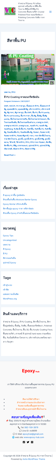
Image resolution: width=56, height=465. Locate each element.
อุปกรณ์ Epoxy (9, 262)
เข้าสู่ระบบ (7, 285)
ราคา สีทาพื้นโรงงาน (42, 136)
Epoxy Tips (8, 235)
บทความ (7, 92)
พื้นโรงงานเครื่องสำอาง (26, 122)
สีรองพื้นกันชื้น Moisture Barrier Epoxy (20, 199)
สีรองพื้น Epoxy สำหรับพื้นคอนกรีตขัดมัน (21, 213)
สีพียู (14, 145)
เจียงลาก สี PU (18, 149)
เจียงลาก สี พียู (30, 149)
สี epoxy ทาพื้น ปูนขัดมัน (14, 195)
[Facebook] (24, 442)
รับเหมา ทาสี (44, 132)
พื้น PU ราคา (25, 116)
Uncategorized (10, 240)
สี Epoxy (7, 249)
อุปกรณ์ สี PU (34, 145)
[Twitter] (28, 442)
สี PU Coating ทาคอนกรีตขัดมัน (21, 96)
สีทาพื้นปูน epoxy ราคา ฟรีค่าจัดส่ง (18, 208)
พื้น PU (35, 112)
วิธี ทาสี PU (20, 142)
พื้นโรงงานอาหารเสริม (18, 119)
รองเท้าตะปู (8, 129)
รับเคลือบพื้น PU (13, 132)
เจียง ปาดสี (8, 149)
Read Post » (9, 154)
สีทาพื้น (48, 142)
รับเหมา (36, 132)
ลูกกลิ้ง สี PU (29, 139)
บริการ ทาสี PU (34, 109)
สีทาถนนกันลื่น (9, 258)
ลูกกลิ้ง (20, 139)
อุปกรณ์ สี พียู (45, 145)
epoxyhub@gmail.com (33, 434)
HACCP (12, 106)
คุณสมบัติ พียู (23, 109)
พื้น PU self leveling (12, 116)
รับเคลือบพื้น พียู (26, 132)
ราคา (31, 136)
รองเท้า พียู (43, 126)
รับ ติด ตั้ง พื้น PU (20, 129)
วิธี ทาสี (12, 142)
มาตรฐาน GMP (42, 122)
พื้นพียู (39, 116)
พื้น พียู (33, 116)
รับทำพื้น (30, 129)
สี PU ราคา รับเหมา (37, 142)
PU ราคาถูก (20, 106)
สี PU (13, 92)
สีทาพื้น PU (8, 145)
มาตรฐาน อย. (24, 126)
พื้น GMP (28, 112)
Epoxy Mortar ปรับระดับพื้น (15, 204)
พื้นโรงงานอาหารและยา (37, 119)
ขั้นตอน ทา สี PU (32, 106)
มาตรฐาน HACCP (11, 126)
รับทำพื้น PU (39, 129)
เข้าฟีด (6, 289)
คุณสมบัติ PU (12, 109)
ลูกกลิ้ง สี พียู (39, 139)
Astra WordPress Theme (34, 459)
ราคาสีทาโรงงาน (10, 139)
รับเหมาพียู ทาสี (22, 136)
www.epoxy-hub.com (34, 437)
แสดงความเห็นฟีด (10, 294)
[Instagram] (32, 442)
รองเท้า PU (34, 126)
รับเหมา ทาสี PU (10, 136)
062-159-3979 (31, 427)
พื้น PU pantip (44, 112)
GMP (6, 106)
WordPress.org (10, 298)
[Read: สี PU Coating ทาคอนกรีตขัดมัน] (28, 69)
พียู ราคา (10, 112)
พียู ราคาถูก (19, 112)
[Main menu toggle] (50, 12)
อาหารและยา (23, 145)
